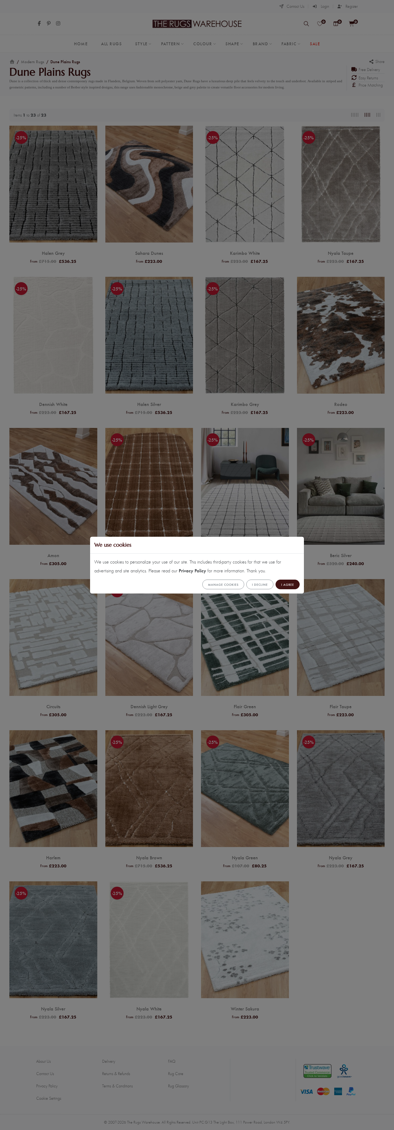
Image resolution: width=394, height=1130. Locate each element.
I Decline (260, 584)
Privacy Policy (192, 570)
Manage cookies (223, 584)
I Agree (287, 584)
